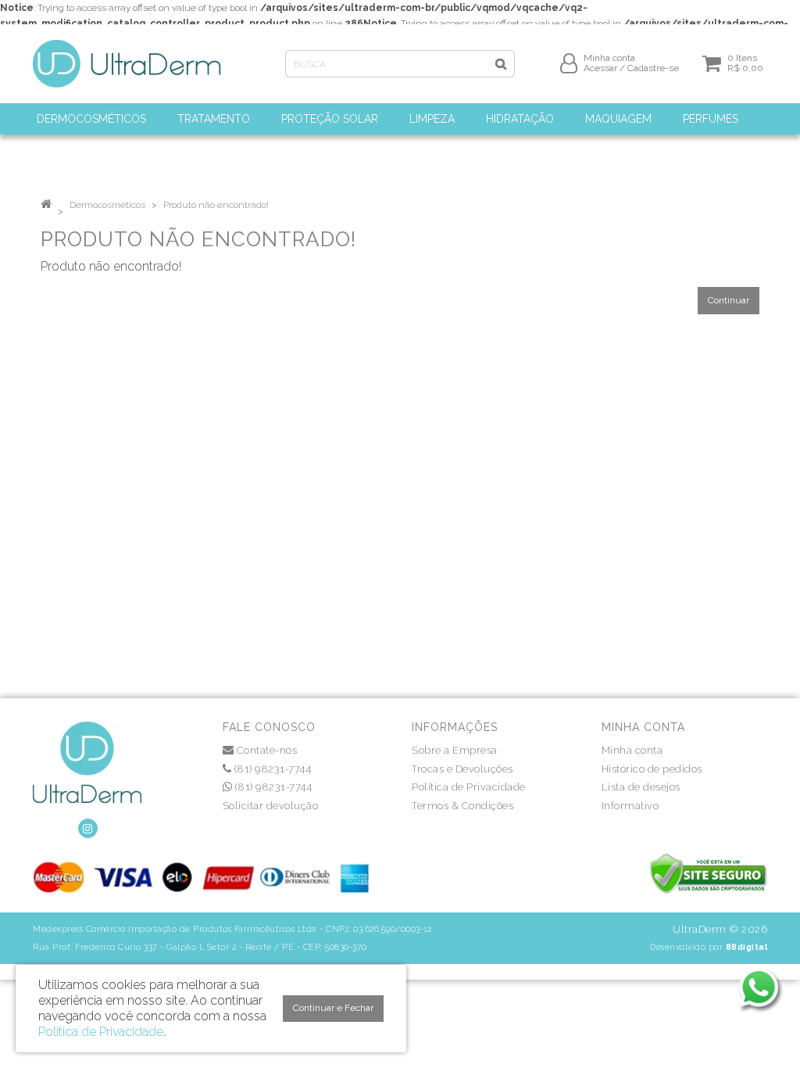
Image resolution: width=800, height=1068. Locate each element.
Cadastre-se (653, 68)
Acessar (600, 68)
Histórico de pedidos (652, 769)
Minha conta (632, 750)
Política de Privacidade (469, 787)
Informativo (630, 806)
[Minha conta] (568, 62)
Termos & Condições (462, 806)
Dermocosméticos (107, 204)
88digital (747, 947)
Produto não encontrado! (216, 204)
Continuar (728, 300)
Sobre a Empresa (455, 750)
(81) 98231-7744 (271, 769)
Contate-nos (265, 750)
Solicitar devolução (271, 806)
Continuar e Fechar (333, 1007)
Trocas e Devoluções (462, 769)
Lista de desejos (641, 787)
